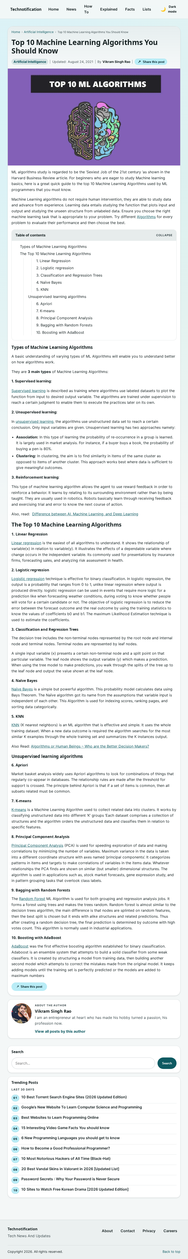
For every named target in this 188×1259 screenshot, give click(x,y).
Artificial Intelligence (30, 62)
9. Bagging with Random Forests (64, 325)
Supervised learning (28, 390)
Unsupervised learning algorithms (57, 296)
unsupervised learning (34, 421)
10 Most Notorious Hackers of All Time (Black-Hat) (66, 1158)
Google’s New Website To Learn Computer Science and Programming (81, 1107)
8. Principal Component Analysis (64, 318)
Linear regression (26, 543)
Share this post (151, 62)
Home (53, 9)
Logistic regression (27, 578)
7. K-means (45, 310)
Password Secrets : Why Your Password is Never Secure (70, 1179)
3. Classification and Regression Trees (69, 275)
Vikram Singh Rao (116, 62)
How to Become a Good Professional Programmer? (65, 1148)
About (107, 1230)
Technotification (25, 9)
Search (167, 1063)
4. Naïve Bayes (49, 282)
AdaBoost (19, 946)
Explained (108, 9)
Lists (147, 9)
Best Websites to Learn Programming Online (60, 1117)
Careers (170, 1230)
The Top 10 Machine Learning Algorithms (55, 253)
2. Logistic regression (55, 268)
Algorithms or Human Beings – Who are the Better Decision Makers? (90, 746)
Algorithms (146, 216)
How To (88, 9)
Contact (128, 1230)
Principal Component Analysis (37, 845)
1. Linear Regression (53, 260)
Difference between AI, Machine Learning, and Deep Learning (85, 514)
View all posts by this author (60, 1031)
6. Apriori (44, 303)
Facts (130, 9)
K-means (18, 809)
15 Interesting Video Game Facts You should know (65, 1127)
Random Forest (32, 898)
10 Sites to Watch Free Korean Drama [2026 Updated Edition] (75, 1189)
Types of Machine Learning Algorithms (53, 246)
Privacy (149, 1230)
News (71, 9)
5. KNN (42, 289)
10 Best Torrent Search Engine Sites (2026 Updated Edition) (74, 1096)
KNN (15, 725)
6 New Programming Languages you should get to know (70, 1138)
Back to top (171, 1251)
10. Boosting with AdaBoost (60, 332)
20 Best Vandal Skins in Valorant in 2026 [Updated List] (70, 1168)
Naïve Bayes (22, 689)
